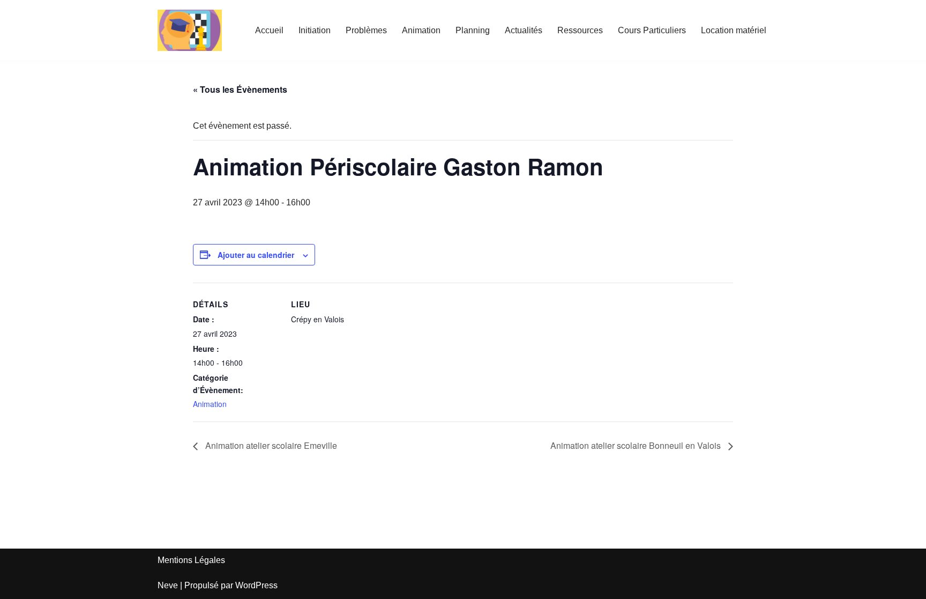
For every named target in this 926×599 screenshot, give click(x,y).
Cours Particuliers (652, 30)
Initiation (314, 30)
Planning (472, 30)
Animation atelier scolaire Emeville (270, 445)
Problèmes (366, 30)
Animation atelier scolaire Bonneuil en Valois (636, 445)
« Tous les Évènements (240, 89)
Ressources (580, 30)
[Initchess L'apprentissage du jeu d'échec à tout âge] (190, 30)
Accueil (269, 30)
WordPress (256, 585)
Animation (421, 30)
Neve (168, 585)
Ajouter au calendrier (256, 254)
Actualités (523, 30)
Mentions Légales (191, 560)
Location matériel (733, 30)
